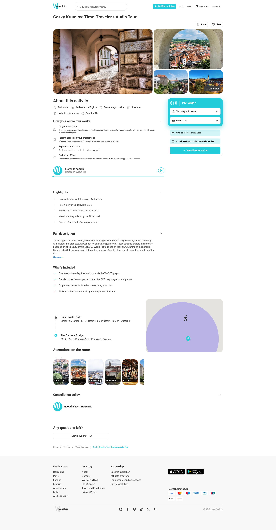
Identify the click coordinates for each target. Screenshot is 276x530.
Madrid (57, 483)
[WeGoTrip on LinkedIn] (155, 509)
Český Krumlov (81, 447)
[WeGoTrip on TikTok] (141, 509)
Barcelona (58, 471)
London (57, 479)
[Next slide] (61, 357)
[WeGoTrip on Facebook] (127, 509)
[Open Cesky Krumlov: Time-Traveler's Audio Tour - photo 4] (206, 82)
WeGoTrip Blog (90, 479)
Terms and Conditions (93, 488)
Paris (56, 475)
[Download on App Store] (176, 472)
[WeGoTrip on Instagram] (120, 509)
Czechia (66, 447)
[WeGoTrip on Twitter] (148, 509)
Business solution (119, 483)
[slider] (53, 176)
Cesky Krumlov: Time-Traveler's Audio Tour (110, 447)
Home (55, 447)
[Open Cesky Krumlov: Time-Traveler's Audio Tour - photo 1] (103, 61)
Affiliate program (120, 475)
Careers (86, 475)
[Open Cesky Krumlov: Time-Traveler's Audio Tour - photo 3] (171, 82)
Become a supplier (120, 471)
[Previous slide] (56, 357)
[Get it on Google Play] (195, 472)
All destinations (61, 496)
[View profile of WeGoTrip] (57, 406)
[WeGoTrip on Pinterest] (134, 509)
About (85, 471)
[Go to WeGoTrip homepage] (62, 6)
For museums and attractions (126, 479)
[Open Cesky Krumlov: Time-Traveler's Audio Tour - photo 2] (188, 49)
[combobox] (102, 6)
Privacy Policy (89, 492)
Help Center (88, 483)
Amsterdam (59, 488)
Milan (56, 492)
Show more (58, 257)
